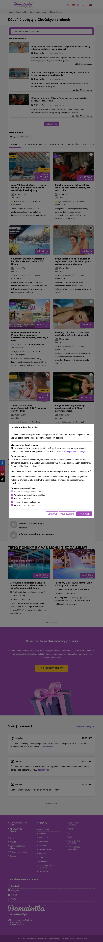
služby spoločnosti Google (74, 451)
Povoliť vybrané (67, 513)
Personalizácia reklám (24, 505)
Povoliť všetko (84, 513)
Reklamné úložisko (22, 498)
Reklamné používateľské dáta (27, 501)
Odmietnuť (52, 513)
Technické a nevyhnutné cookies (28, 491)
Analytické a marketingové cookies (29, 494)
